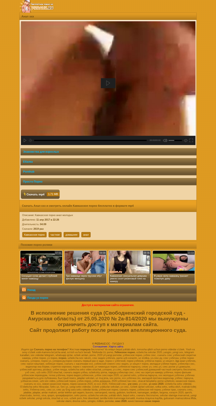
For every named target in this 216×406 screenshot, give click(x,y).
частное (55, 234)
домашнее (71, 234)
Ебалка (28, 161)
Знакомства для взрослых (41, 151)
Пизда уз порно (37, 297)
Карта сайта (116, 346)
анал (86, 234)
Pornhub (28, 171)
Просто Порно (33, 181)
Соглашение (100, 346)
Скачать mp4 (42, 194)
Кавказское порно (34, 234)
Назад (31, 289)
